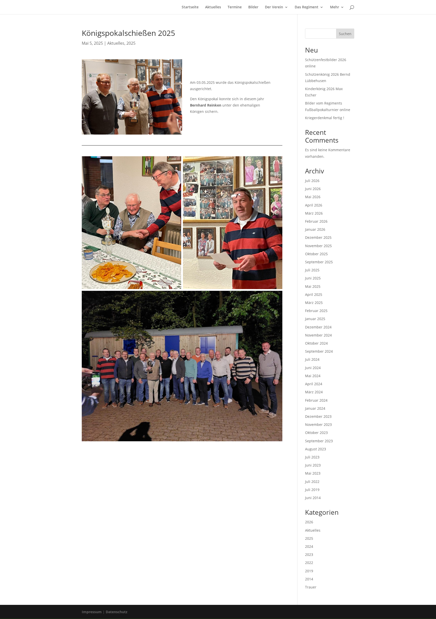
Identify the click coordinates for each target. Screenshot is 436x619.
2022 (309, 562)
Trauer (310, 587)
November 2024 (318, 335)
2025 (130, 43)
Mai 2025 (312, 286)
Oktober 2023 (316, 432)
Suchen (345, 33)
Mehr (334, 7)
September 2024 (319, 351)
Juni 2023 (313, 465)
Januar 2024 (315, 408)
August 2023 (315, 449)
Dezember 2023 (318, 416)
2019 (309, 571)
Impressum (92, 611)
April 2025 (313, 294)
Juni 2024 (313, 367)
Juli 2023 (312, 457)
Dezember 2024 (318, 327)
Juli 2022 (312, 481)
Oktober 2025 (316, 253)
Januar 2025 (315, 318)
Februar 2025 (316, 310)
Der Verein (274, 7)
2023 (309, 554)
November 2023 (318, 424)
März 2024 (314, 392)
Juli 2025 (312, 270)
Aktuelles (213, 7)
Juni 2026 (313, 188)
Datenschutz (116, 611)
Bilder (253, 7)
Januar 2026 (315, 229)
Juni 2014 (313, 497)
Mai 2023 (312, 473)
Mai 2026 (312, 196)
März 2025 (314, 302)
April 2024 (313, 383)
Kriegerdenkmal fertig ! (324, 117)
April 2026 (313, 205)
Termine (235, 7)
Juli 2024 (312, 359)
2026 (309, 522)
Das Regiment (306, 7)
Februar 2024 (316, 400)
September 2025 (319, 262)
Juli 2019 (312, 489)
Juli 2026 (312, 180)
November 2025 (318, 245)
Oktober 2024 (316, 343)
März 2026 (314, 213)
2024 (309, 546)
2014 (309, 579)
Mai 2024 (312, 375)
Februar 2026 (316, 221)
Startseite (190, 7)
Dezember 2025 (318, 237)
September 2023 (319, 441)
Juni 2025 (313, 278)
